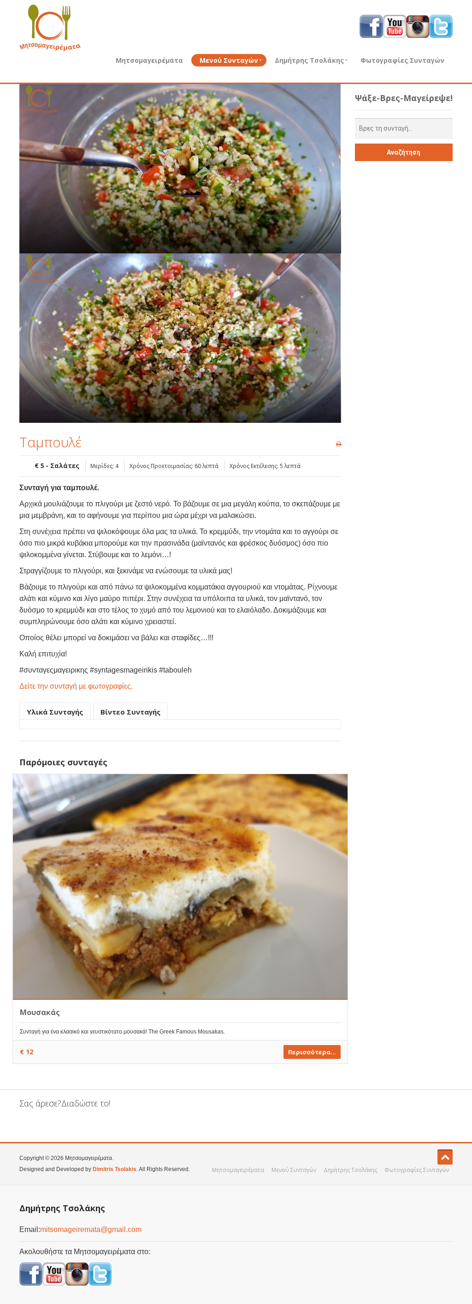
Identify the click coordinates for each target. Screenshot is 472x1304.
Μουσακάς (40, 1012)
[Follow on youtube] (394, 26)
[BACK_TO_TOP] (445, 1157)
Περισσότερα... (312, 1052)
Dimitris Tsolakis (114, 1169)
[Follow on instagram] (417, 26)
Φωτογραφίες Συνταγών (402, 60)
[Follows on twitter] (100, 1273)
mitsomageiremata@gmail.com (91, 1229)
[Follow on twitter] (441, 26)
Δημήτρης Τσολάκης (309, 60)
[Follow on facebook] (371, 26)
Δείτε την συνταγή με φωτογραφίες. (76, 686)
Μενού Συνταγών (229, 60)
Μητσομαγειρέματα (149, 60)
